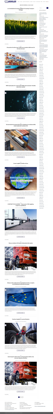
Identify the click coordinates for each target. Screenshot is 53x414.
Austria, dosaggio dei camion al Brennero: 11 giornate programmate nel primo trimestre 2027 (43, 19)
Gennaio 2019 (41, 203)
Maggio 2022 (41, 140)
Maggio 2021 (41, 159)
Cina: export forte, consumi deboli (43, 27)
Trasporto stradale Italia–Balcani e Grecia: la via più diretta (43, 13)
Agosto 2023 (41, 116)
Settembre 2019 (41, 190)
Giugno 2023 (41, 119)
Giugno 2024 (41, 100)
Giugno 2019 (41, 195)
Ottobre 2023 (41, 113)
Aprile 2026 (41, 70)
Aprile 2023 (41, 122)
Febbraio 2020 (41, 182)
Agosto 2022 (41, 135)
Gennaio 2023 (41, 127)
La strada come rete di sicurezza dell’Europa (42, 24)
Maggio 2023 (41, 121)
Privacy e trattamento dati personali (40, 406)
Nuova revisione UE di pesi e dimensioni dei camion (21, 243)
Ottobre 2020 (41, 170)
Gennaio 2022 (41, 146)
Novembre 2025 (41, 78)
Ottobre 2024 (41, 94)
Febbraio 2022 (41, 144)
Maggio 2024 (41, 102)
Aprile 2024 (41, 103)
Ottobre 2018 (41, 208)
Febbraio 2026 (41, 73)
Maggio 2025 (41, 83)
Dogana (31, 1)
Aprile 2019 (41, 198)
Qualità (34, 1)
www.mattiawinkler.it (8, 405)
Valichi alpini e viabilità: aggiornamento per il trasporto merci (43, 31)
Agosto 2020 (41, 173)
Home (18, 1)
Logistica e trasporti (26, 1)
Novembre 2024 (41, 92)
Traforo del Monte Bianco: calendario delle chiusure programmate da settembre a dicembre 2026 (43, 57)
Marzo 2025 (41, 86)
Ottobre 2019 (41, 189)
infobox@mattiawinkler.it (10, 409)
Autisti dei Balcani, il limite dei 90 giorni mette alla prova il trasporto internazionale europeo (43, 51)
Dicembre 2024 (41, 91)
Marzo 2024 (41, 105)
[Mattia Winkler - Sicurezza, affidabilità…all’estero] (10, 2)
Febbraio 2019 (41, 201)
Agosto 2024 (41, 97)
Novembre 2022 (41, 130)
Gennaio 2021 (41, 165)
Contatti (44, 1)
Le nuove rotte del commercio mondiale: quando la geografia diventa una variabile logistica (43, 45)
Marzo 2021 (41, 162)
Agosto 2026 (41, 64)
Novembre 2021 (41, 149)
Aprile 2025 (41, 84)
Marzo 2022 (41, 143)
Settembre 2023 (41, 114)
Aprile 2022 (41, 141)
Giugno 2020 (41, 176)
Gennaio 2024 (41, 108)
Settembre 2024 (41, 95)
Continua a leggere (21, 79)
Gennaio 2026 (41, 75)
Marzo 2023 (41, 124)
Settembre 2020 (41, 171)
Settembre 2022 (41, 133)
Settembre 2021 (41, 152)
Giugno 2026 (41, 67)
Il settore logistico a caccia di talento (20, 319)
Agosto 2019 (41, 192)
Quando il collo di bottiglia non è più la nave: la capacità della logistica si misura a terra (43, 36)
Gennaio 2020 (41, 184)
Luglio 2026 (41, 65)
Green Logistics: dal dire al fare (20, 163)
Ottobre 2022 (41, 132)
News (41, 1)
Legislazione (38, 1)
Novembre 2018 (41, 206)
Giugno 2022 (41, 138)
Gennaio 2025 (41, 89)
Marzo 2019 (41, 200)
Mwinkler (25, 12)
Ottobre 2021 (41, 151)
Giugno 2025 (41, 81)
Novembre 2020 (41, 168)
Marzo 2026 (41, 72)
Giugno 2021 (41, 157)
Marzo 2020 (41, 181)
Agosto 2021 (41, 154)
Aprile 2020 (41, 179)
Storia (21, 1)
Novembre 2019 (41, 187)
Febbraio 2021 (41, 163)
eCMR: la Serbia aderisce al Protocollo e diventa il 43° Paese (43, 41)
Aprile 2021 (41, 160)
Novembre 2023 (41, 111)
